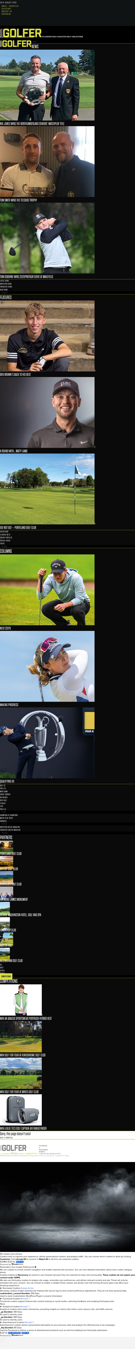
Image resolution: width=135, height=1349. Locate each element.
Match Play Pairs (6, 818)
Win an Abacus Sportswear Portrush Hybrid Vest (26, 1018)
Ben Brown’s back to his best (15, 374)
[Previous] (1, 1348)
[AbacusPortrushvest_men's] (21, 1015)
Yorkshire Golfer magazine (10, 830)
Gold (1, 968)
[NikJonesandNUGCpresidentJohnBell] (47, 120)
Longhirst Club (8, 930)
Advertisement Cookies (13, 1322)
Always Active (27, 1288)
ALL (1, 965)
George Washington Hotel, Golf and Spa (20, 915)
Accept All (19, 1262)
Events (3, 812)
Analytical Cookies (11, 1306)
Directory (6, 9)
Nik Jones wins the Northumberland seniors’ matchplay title (32, 123)
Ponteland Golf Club (10, 853)
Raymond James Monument (14, 899)
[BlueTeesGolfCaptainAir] (21, 1125)
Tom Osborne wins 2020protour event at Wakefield (26, 277)
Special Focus (5, 541)
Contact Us (7, 11)
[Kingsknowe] (21, 1051)
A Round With (5, 535)
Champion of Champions (9, 815)
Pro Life (3, 788)
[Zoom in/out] (11, 1345)
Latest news (4, 281)
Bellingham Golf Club (11, 960)
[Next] (3, 1348)
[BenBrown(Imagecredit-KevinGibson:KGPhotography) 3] (47, 370)
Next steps (5, 628)
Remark (24, 1298)
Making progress (9, 705)
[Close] (1, 1345)
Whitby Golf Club (9, 869)
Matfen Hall (6, 945)
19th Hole (3, 800)
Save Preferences (14, 1333)
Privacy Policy (34, 1155)
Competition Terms (62, 1155)
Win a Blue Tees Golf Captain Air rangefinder (23, 1128)
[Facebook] (1, 16)
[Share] (3, 1344)
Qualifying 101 (7, 781)
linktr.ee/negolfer (50, 1154)
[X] (1, 19)
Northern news (6, 284)
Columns (4, 546)
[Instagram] (1, 22)
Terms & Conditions (47, 1155)
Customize (3, 1262)
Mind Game (4, 792)
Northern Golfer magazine (10, 827)
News (35, 42)
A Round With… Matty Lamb (13, 451)
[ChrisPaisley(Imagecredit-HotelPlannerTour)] (47, 624)
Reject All (11, 1262)
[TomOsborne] (47, 273)
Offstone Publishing (21, 1155)
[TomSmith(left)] (47, 196)
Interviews (4, 532)
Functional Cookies (11, 1298)
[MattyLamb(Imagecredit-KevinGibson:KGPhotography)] (47, 447)
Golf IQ (2, 786)
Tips (1, 806)
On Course (4, 797)
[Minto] (21, 1088)
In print (4, 824)
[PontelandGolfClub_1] (47, 523)
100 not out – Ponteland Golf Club (18, 527)
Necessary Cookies (11, 1288)
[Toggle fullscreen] (7, 1345)
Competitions (6, 976)
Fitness (3, 803)
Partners (4, 833)
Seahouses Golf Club (10, 884)
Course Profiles (6, 538)
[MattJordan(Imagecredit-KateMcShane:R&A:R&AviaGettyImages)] (47, 777)
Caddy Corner (5, 794)
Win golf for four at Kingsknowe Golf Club (22, 1055)
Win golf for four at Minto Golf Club (19, 1092)
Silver (2, 971)
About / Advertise (10, 6)
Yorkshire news (6, 287)
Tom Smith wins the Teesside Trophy (18, 200)
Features (4, 292)
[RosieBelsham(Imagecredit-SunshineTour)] (47, 701)
